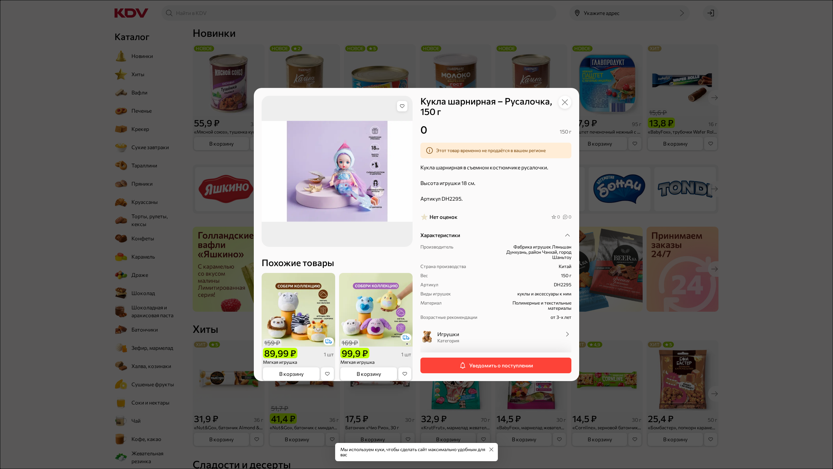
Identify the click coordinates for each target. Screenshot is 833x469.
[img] (402, 106)
